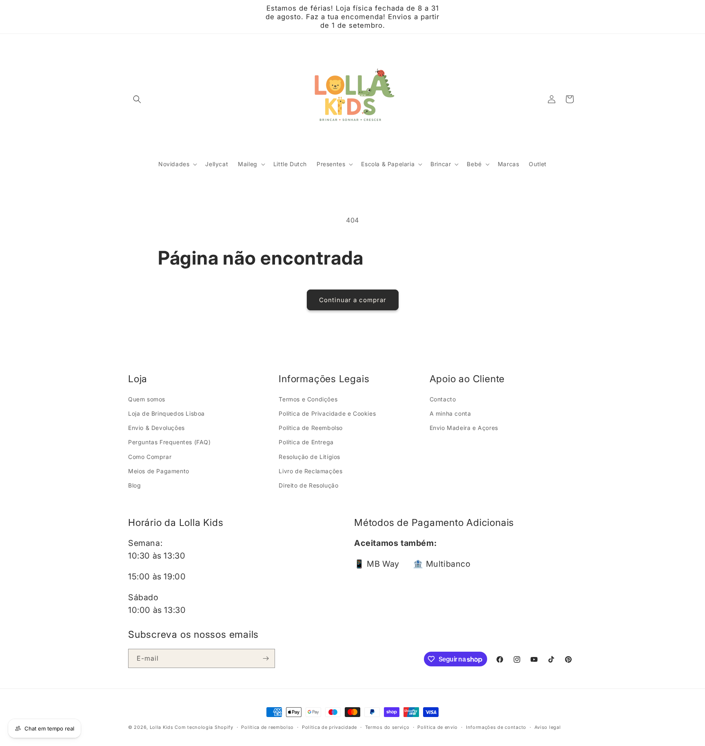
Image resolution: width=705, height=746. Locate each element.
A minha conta (450, 413)
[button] (137, 99)
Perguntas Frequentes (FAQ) (169, 442)
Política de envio (437, 727)
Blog (134, 485)
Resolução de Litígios (309, 456)
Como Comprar (149, 456)
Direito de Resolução (308, 485)
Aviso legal (547, 727)
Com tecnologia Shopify (204, 727)
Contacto (443, 399)
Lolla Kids (161, 727)
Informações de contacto (496, 727)
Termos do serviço (387, 727)
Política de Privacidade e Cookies (327, 413)
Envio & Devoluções (156, 427)
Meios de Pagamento (158, 471)
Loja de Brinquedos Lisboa (166, 413)
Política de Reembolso (311, 427)
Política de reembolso (267, 727)
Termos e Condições (308, 399)
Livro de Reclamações (310, 471)
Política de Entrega (306, 442)
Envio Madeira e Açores (464, 427)
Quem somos (146, 399)
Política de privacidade (329, 727)
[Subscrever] (266, 658)
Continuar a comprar (352, 300)
